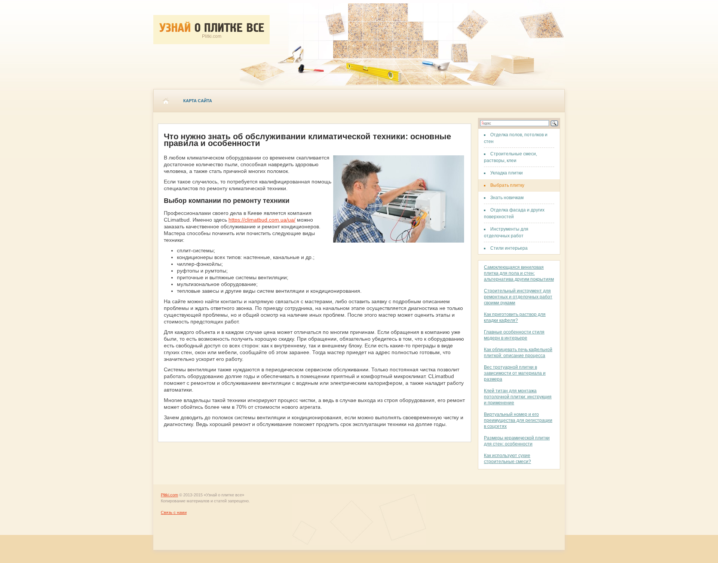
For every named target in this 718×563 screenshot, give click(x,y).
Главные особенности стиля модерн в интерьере (514, 335)
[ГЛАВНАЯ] (166, 100)
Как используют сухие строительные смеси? (507, 458)
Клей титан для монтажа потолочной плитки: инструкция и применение (518, 396)
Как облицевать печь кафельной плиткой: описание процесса (518, 352)
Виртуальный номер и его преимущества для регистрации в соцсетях (518, 420)
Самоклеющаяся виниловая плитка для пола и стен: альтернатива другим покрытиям (519, 273)
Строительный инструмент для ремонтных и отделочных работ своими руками (518, 296)
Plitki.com (169, 495)
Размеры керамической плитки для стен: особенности (517, 441)
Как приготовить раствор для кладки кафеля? (515, 317)
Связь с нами (174, 512)
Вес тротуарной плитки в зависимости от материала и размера (515, 373)
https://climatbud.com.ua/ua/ (261, 220)
